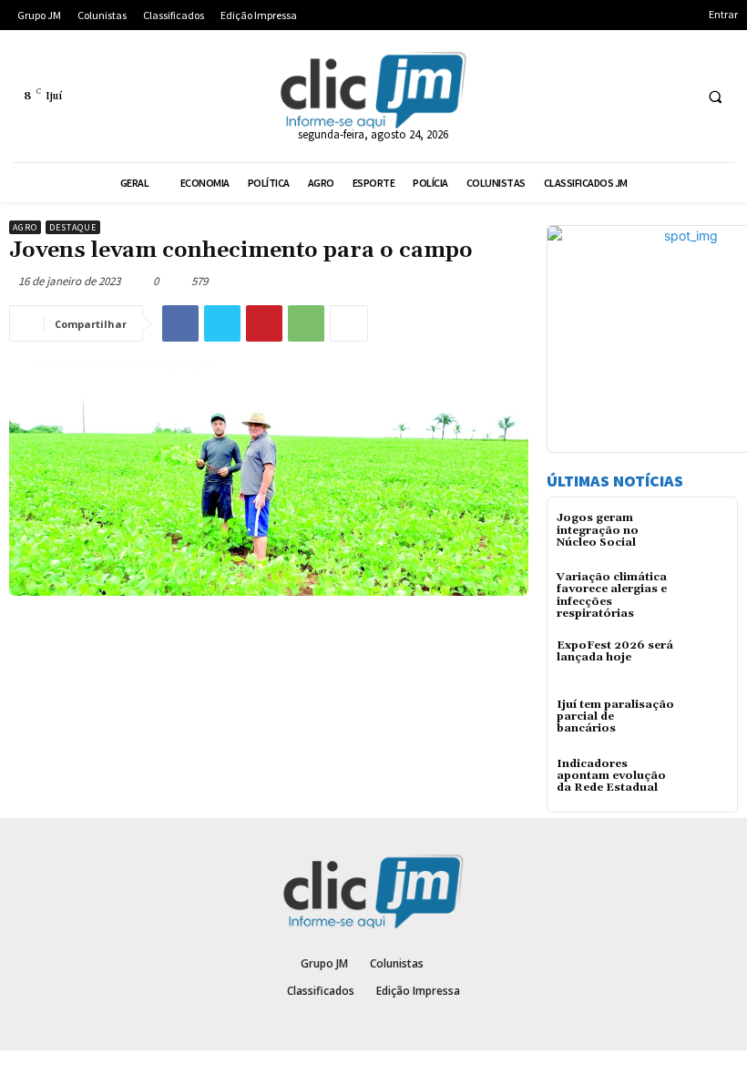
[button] (715, 96)
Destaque (73, 227)
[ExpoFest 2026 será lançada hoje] (705, 662)
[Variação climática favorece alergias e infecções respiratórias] (705, 593)
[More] (349, 323)
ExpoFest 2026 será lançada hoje (615, 651)
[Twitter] (222, 323)
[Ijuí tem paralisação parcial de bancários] (705, 721)
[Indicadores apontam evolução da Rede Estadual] (705, 780)
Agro (25, 227)
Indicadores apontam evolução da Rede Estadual (611, 775)
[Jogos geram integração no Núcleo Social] (705, 534)
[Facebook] (180, 323)
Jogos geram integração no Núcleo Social (598, 529)
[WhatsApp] (306, 323)
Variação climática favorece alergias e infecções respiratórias (612, 595)
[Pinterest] (264, 323)
